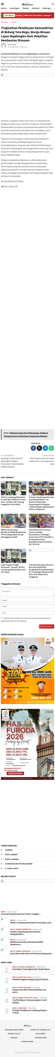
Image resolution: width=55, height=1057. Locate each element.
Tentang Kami (40, 1038)
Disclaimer (40, 1034)
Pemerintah (26, 929)
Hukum (20, 987)
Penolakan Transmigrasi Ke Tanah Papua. (31, 969)
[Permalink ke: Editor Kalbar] (3, 45)
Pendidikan (26, 951)
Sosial (29, 977)
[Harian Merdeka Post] (27, 3)
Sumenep (9, 850)
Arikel (3, 912)
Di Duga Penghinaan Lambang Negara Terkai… (29, 1011)
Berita (12, 920)
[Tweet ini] (39, 448)
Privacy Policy (14, 1034)
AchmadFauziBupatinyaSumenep (19, 864)
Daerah (18, 929)
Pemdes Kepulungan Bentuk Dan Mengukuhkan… (25, 933)
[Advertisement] (27, 307)
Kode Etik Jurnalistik (40, 1030)
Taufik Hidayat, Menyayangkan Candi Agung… (29, 1001)
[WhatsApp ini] (51, 448)
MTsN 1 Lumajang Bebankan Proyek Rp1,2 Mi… (31, 922)
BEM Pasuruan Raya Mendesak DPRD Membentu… (26, 943)
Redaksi (14, 1038)
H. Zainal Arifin (11, 868)
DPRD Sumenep (11, 854)
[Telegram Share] (45, 448)
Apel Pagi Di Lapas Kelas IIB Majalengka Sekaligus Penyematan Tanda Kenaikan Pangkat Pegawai (12, 461)
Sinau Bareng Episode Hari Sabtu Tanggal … (21, 914)
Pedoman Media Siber (14, 1030)
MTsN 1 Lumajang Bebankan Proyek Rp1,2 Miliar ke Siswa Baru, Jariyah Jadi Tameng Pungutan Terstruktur (13, 501)
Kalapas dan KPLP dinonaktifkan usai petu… (29, 991)
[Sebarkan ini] (33, 448)
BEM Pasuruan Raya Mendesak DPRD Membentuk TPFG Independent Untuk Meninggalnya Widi (13, 533)
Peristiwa (22, 977)
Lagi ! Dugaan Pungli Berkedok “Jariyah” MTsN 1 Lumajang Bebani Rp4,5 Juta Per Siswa (13, 568)
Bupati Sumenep (12, 859)
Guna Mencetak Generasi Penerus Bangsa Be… (31, 953)
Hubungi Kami (27, 1041)
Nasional (21, 967)
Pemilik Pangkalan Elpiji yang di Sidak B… (31, 979)
